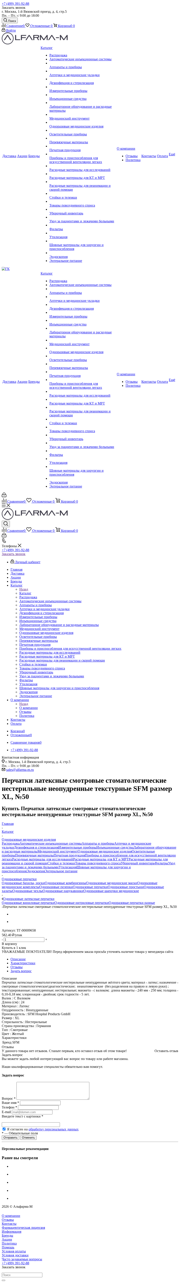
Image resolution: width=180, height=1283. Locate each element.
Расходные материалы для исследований (42, 859)
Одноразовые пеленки (56, 887)
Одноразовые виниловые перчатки (28, 903)
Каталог (25, 593)
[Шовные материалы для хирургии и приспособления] (82, 241)
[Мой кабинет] (4, 496)
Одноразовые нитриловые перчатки (81, 903)
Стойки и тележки (61, 863)
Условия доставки (15, 1255)
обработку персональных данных (54, 1129)
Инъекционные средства (114, 847)
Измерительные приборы (77, 847)
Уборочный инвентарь (138, 863)
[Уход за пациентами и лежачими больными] (82, 217)
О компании (28, 708)
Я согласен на (43, 1129)
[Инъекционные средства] (82, 95)
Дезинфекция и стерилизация (36, 847)
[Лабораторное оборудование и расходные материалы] (82, 103)
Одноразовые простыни (126, 887)
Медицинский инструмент (58, 851)
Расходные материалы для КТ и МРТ (101, 859)
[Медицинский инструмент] (82, 115)
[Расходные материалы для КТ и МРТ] (82, 174)
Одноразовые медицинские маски (111, 883)
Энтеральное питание (61, 871)
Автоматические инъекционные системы (51, 843)
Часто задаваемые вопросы (22, 1259)
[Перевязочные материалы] (82, 138)
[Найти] (3, 1280)
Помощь (8, 1247)
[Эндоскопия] (82, 253)
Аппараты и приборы (98, 843)
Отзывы (8, 1220)
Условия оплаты (14, 1251)
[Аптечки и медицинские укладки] (82, 71)
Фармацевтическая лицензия (23, 1227)
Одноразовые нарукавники (63, 891)
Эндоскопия (36, 871)
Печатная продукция (69, 855)
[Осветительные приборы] (82, 130)
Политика (9, 1243)
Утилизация (68, 867)
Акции (7, 1239)
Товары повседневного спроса (98, 863)
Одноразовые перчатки (90, 887)
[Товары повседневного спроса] (82, 201)
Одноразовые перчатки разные (132, 903)
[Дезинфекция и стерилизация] (82, 79)
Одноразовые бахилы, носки (23, 883)
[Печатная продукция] (82, 146)
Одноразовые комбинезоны (65, 883)
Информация (11, 1231)
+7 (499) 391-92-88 (15, 3)
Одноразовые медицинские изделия (105, 851)
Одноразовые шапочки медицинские (111, 891)
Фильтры (161, 863)
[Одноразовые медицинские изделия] (82, 122)
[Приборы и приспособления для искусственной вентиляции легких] (82, 154)
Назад (23, 589)
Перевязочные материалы (34, 855)
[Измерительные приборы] (82, 87)
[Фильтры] (82, 225)
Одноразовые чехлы (27, 891)
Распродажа (11, 843)
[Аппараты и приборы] (82, 63)
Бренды (7, 1235)
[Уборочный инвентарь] (82, 209)
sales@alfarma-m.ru (20, 770)
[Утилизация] (82, 233)
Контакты (9, 1223)
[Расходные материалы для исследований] (82, 166)
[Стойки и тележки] (82, 194)
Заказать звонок (13, 554)
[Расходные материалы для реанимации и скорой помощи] (82, 182)
